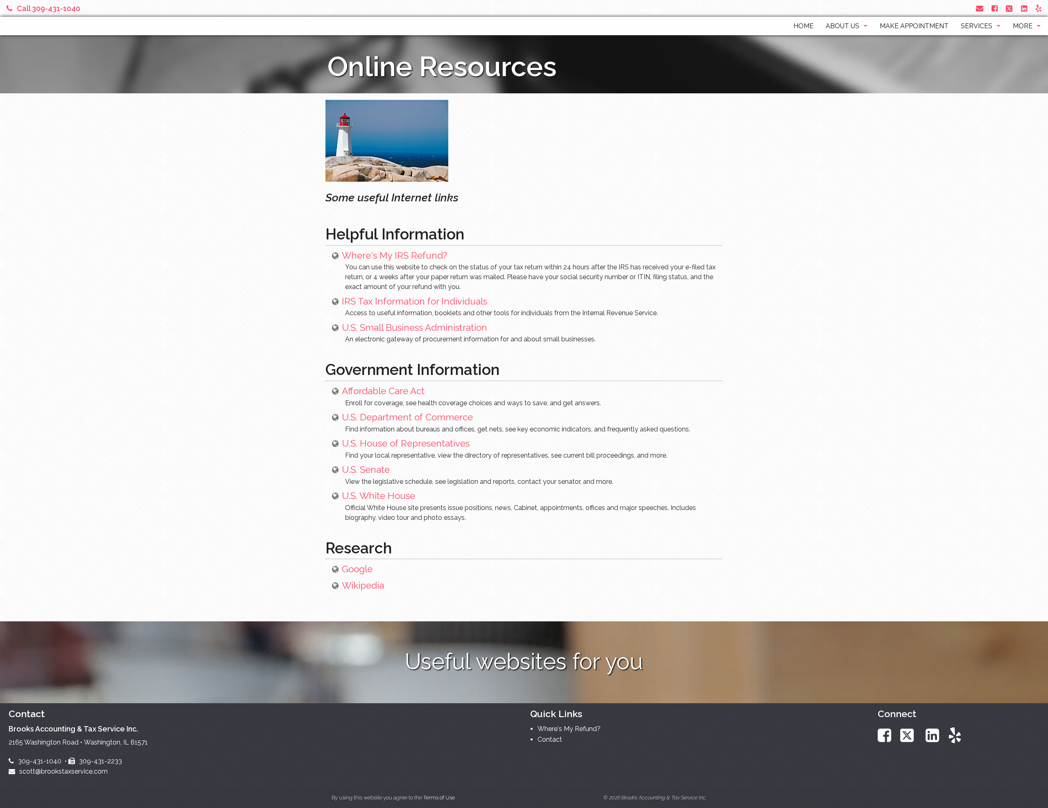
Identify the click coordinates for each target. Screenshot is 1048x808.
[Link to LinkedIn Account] (1024, 8)
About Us (842, 26)
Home (803, 26)
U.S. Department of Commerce (407, 417)
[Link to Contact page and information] (979, 8)
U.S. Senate (366, 469)
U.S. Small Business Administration (414, 327)
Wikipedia (363, 585)
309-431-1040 (39, 761)
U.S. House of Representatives (406, 443)
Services (976, 26)
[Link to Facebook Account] (995, 8)
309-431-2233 (100, 761)
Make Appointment (914, 26)
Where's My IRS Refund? (394, 255)
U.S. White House (378, 495)
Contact (550, 739)
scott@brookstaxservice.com (63, 771)
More (1022, 26)
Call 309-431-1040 (48, 8)
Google (357, 569)
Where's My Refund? (569, 729)
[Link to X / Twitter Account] (1010, 8)
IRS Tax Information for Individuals (414, 301)
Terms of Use (439, 797)
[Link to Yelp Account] (1038, 8)
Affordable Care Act (383, 391)
